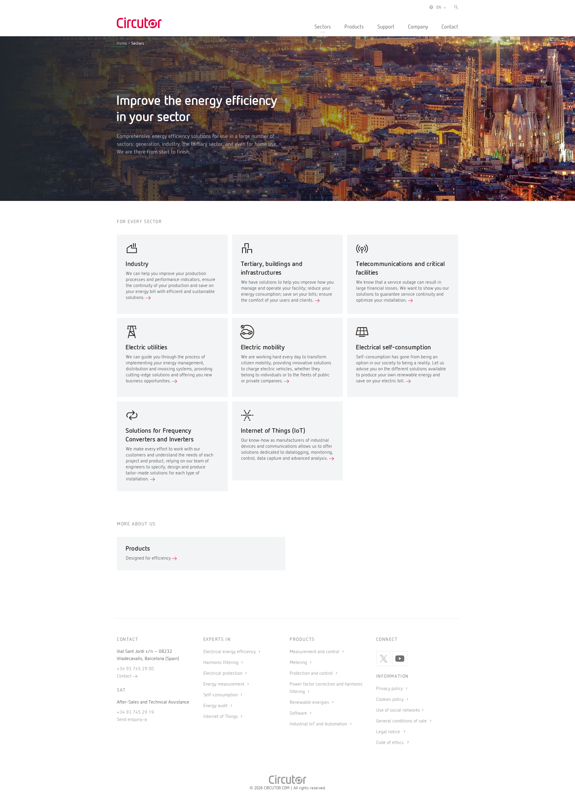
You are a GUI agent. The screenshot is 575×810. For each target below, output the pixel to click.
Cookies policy (390, 699)
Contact (449, 27)
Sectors (322, 27)
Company (418, 27)
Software (299, 713)
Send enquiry (129, 719)
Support (385, 27)
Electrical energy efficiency (230, 652)
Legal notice (388, 732)
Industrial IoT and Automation (319, 724)
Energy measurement (224, 684)
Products (354, 27)
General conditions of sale (402, 721)
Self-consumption (221, 695)
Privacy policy (390, 688)
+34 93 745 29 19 (135, 712)
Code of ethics (390, 742)
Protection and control (312, 673)
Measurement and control (315, 652)
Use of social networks (398, 710)
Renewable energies (310, 702)
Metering (299, 662)
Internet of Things (221, 716)
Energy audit (216, 706)
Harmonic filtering (221, 662)
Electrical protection (223, 673)
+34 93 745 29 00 (135, 669)
